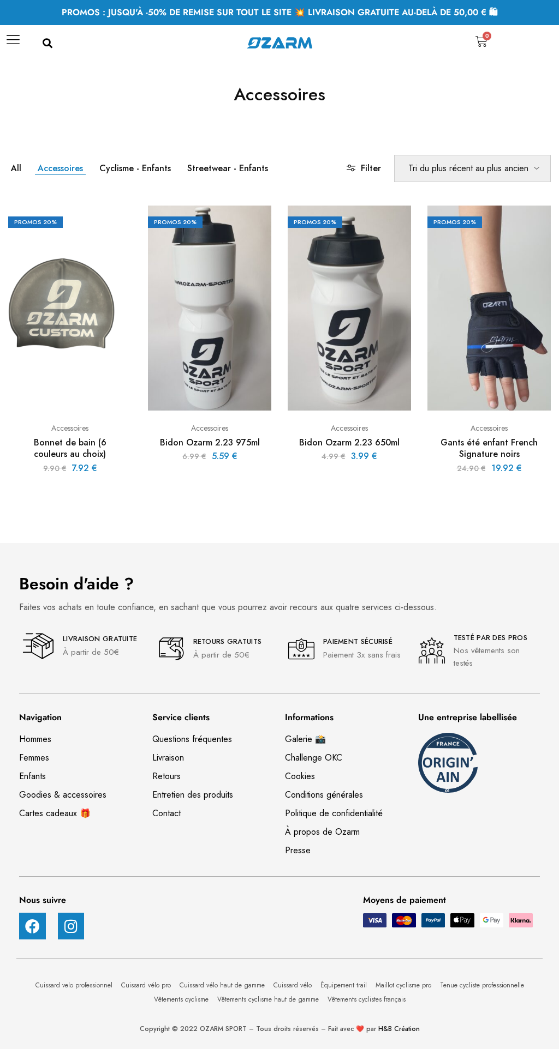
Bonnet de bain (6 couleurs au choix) (70, 448)
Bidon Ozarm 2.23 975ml (210, 442)
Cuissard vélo (293, 985)
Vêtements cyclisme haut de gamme (269, 999)
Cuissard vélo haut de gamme (223, 985)
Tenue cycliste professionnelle (482, 985)
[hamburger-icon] (12, 43)
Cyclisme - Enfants (135, 168)
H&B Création (399, 1029)
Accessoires (60, 168)
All (16, 168)
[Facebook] (32, 926)
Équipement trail (344, 985)
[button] (47, 44)
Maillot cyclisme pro (404, 985)
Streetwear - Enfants (227, 168)
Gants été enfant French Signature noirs (489, 448)
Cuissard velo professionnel (75, 985)
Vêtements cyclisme (182, 999)
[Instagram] (71, 926)
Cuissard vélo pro (147, 985)
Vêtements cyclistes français (367, 999)
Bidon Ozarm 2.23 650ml (349, 442)
